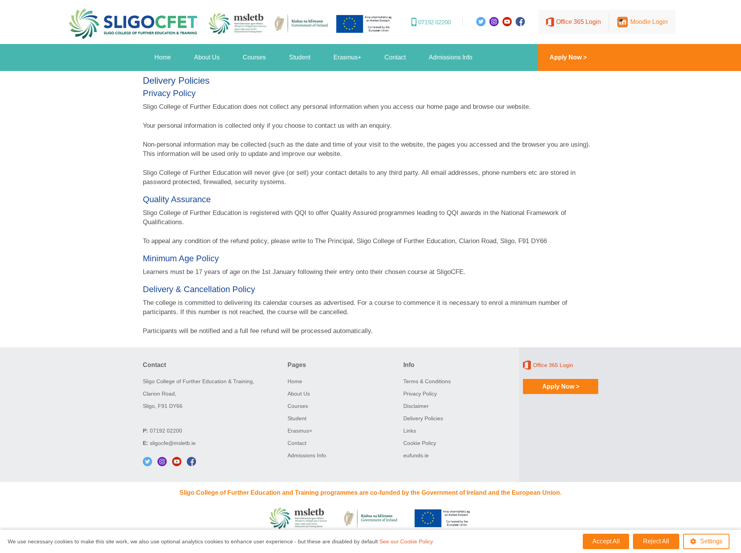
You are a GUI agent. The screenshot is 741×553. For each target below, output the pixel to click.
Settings (711, 541)
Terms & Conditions (427, 381)
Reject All (656, 541)
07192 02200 (166, 431)
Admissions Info (450, 57)
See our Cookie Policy (406, 541)
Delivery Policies (423, 418)
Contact (395, 57)
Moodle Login (649, 22)
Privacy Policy (420, 394)
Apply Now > (568, 57)
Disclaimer (416, 406)
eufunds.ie (416, 455)
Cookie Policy (419, 443)
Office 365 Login (578, 22)
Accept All (606, 541)
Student (299, 57)
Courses (254, 57)
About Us (207, 57)
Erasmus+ (347, 57)
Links (409, 431)
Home (162, 57)
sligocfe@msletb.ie (173, 443)
